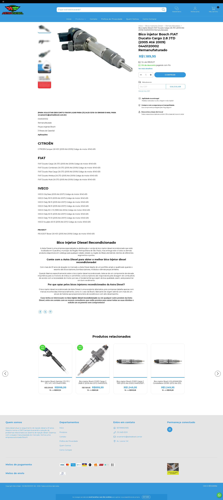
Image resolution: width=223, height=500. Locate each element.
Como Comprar (150, 19)
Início (68, 19)
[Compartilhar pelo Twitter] (46, 313)
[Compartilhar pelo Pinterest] (50, 313)
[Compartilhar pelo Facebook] (40, 313)
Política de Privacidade (111, 19)
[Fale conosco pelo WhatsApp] (219, 495)
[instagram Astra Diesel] (3, 2)
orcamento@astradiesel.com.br (129, 437)
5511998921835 (123, 428)
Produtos (79, 19)
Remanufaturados (172, 26)
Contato (93, 19)
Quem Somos (132, 19)
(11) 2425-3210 (122, 432)
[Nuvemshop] (210, 486)
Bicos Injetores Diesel (154, 26)
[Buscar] (163, 9)
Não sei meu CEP (144, 91)
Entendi (146, 497)
